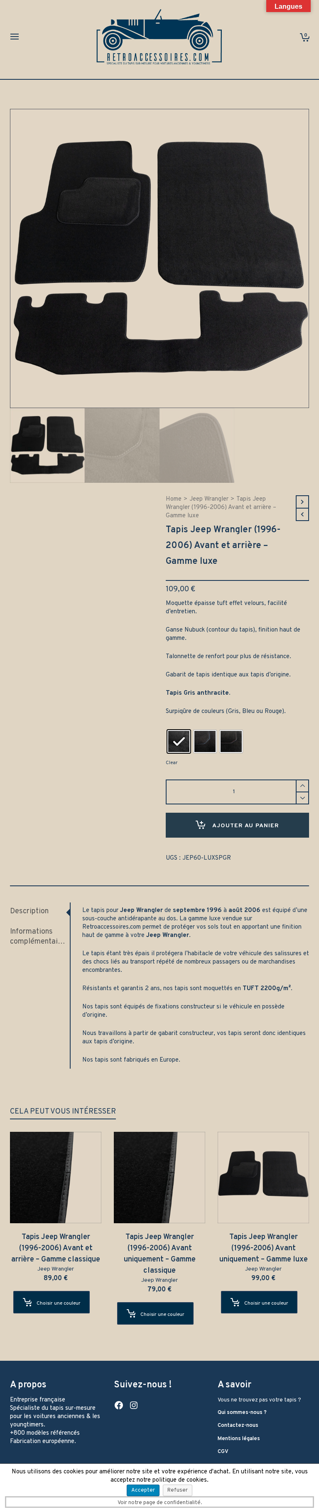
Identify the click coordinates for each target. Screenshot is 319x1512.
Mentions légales (239, 1439)
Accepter (143, 1490)
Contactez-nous (238, 1425)
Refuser (177, 1490)
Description (29, 911)
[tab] (40, 911)
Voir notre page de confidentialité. (160, 1503)
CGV (223, 1451)
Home (174, 499)
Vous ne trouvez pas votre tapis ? (259, 1400)
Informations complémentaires (38, 937)
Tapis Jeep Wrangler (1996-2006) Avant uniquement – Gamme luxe (263, 1248)
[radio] (178, 741)
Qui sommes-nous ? (242, 1412)
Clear (171, 763)
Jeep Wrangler (208, 499)
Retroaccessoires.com (111, 927)
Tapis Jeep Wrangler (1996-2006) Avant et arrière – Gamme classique (55, 1248)
